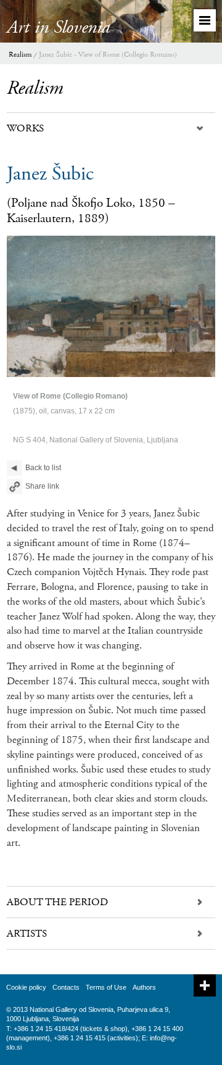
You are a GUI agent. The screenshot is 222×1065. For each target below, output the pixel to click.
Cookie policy (26, 987)
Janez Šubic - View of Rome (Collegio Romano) (108, 54)
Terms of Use (106, 987)
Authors (144, 987)
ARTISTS (27, 933)
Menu (205, 20)
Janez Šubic (50, 174)
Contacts (66, 987)
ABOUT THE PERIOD (57, 902)
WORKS (25, 128)
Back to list (43, 467)
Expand (205, 985)
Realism (20, 54)
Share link (42, 486)
